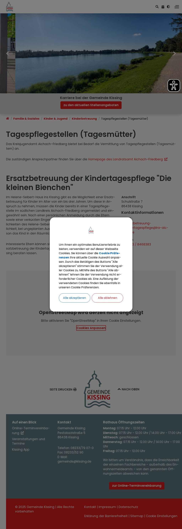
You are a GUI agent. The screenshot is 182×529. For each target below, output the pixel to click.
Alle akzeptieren (74, 298)
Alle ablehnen (107, 298)
